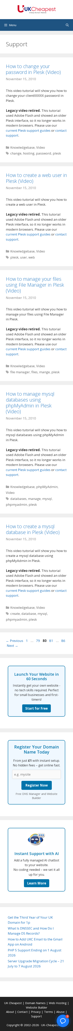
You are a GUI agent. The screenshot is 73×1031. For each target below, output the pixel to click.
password (43, 153)
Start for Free (36, 708)
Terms (48, 1012)
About (10, 1012)
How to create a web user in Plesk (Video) (36, 178)
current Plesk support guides (28, 130)
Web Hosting (58, 1003)
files (34, 372)
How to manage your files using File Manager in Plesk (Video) (35, 285)
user (23, 257)
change (15, 153)
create (15, 613)
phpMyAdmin (47, 486)
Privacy (36, 1012)
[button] (63, 1021)
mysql (47, 498)
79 (38, 640)
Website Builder (36, 1007)
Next (12, 645)
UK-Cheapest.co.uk (53, 1025)
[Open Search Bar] (67, 25)
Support (36, 1016)
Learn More (36, 883)
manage (34, 498)
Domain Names (35, 1003)
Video (40, 147)
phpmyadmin (16, 504)
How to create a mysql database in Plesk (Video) (33, 529)
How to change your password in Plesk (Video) (33, 69)
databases (18, 498)
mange (44, 372)
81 (51, 640)
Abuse (60, 1012)
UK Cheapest (13, 1003)
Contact (22, 1012)
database (28, 613)
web (31, 257)
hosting (28, 153)
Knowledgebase (22, 147)
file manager (20, 372)
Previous (14, 640)
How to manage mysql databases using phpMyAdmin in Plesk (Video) (30, 402)
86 (63, 640)
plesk (57, 153)
